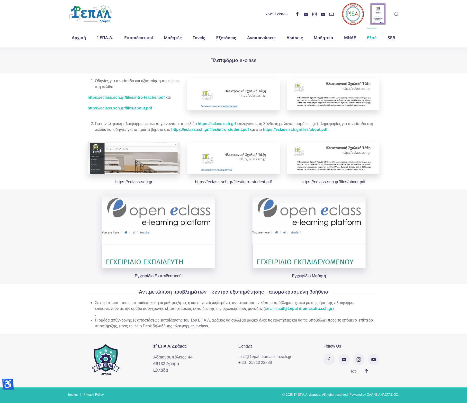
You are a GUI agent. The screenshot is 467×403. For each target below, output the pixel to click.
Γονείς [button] (199, 37)
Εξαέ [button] (372, 37)
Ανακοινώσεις (261, 37)
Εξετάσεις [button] (226, 37)
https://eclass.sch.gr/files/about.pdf (120, 108)
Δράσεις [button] (295, 37)
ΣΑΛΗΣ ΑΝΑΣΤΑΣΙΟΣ (382, 394)
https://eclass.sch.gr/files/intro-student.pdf (233, 181)
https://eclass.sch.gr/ (217, 124)
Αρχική (79, 37)
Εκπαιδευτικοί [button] (138, 37)
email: (270, 308)
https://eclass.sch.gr (134, 181)
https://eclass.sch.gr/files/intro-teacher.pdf (126, 97)
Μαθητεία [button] (323, 37)
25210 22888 (277, 14)
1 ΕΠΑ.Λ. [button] (105, 37)
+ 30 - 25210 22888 (255, 362)
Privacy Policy (93, 394)
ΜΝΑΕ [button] (350, 37)
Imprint (73, 394)
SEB (391, 37)
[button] (396, 14)
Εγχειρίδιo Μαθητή (309, 276)
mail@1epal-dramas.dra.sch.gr (304, 308)
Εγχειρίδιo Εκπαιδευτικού (158, 276)
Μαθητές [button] (173, 37)
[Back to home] (90, 14)
